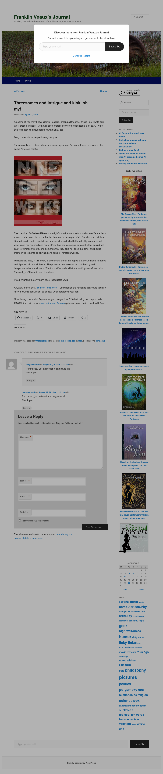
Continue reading (81, 55)
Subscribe (114, 46)
